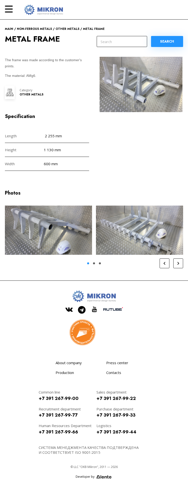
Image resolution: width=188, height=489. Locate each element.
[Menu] (9, 9)
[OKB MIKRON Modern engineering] (43, 10)
